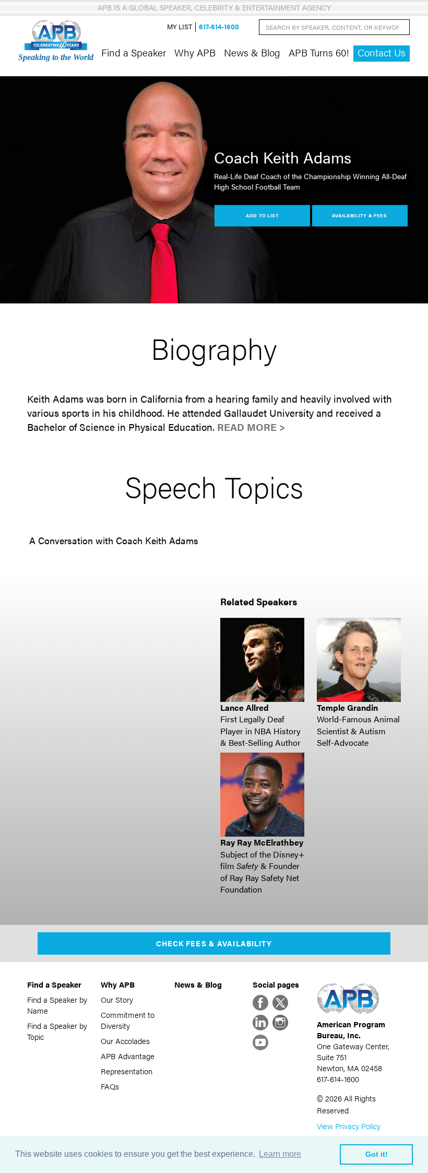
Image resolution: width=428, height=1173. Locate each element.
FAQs (110, 1086)
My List (179, 26)
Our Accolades (125, 1040)
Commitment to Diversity (127, 1020)
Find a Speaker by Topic (57, 1031)
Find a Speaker (133, 52)
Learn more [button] (280, 1153)
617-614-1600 (219, 26)
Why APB (195, 52)
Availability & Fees (359, 215)
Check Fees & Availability (214, 943)
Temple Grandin (347, 707)
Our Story (117, 999)
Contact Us (382, 52)
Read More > (251, 427)
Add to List (262, 215)
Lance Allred (244, 707)
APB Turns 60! (319, 52)
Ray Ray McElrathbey (261, 842)
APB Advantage (127, 1055)
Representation (126, 1070)
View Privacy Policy (349, 1125)
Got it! (376, 1154)
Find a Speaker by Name (57, 1005)
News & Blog (252, 52)
